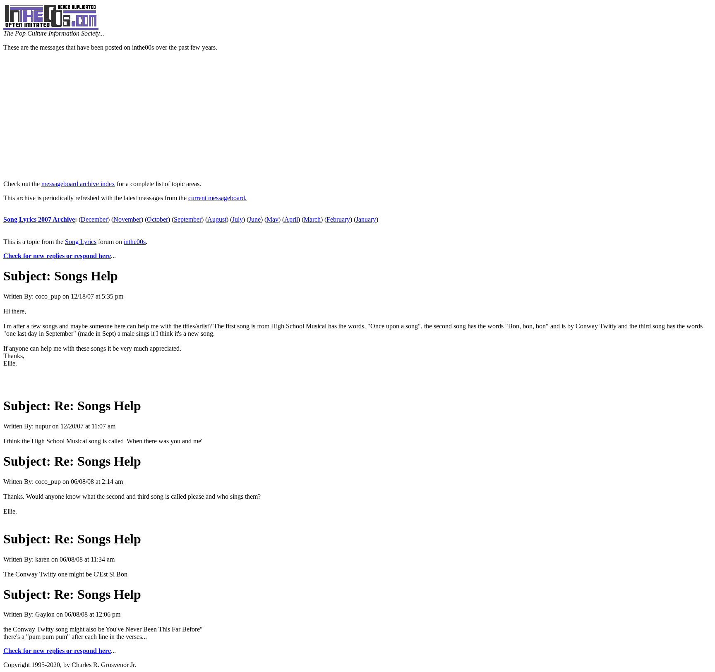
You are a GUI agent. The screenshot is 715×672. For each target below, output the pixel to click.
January (366, 219)
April (291, 219)
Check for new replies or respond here (57, 255)
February (338, 219)
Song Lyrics (80, 241)
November (127, 219)
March (312, 219)
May (272, 219)
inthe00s (135, 241)
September (188, 219)
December (94, 219)
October (157, 219)
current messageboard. (217, 197)
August (216, 219)
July (237, 219)
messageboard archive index (78, 183)
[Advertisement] (357, 116)
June (255, 219)
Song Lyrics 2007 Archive (39, 219)
